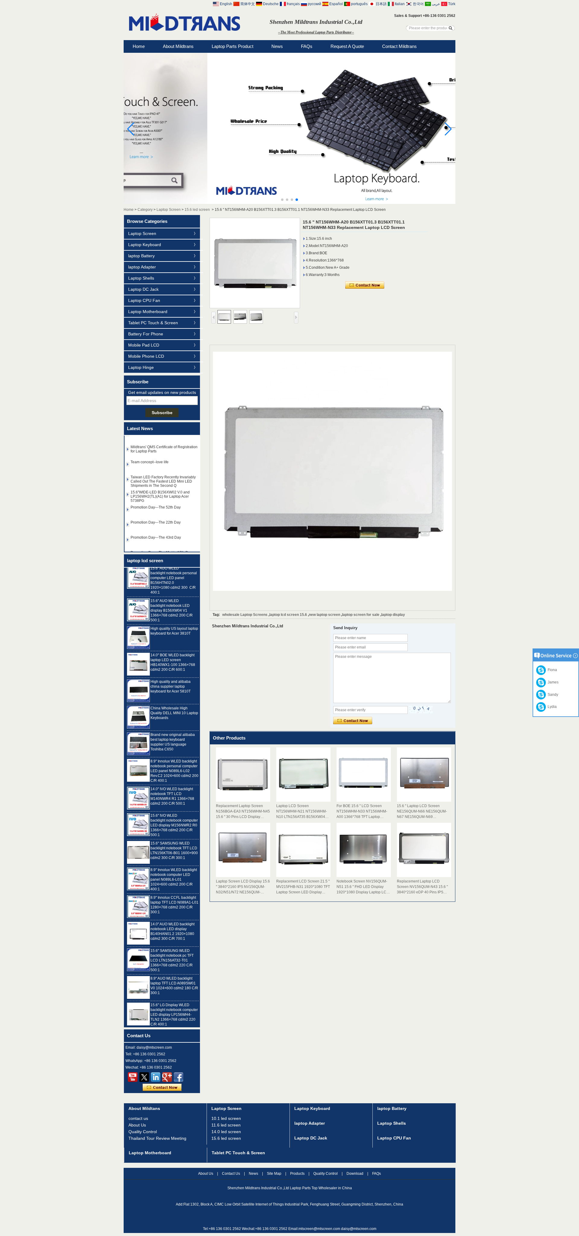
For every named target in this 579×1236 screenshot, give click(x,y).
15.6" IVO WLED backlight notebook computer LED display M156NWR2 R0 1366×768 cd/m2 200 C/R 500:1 (174, 814)
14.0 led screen (226, 1131)
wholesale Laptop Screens (244, 615)
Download (354, 1173)
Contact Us (231, 1173)
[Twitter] (144, 1077)
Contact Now (162, 1088)
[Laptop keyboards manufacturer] (289, 203)
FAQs (306, 46)
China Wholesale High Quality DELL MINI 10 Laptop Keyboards (174, 702)
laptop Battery (141, 255)
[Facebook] (178, 1077)
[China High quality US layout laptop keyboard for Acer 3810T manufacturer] (138, 626)
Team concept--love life (150, 462)
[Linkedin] (155, 1077)
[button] (282, 199)
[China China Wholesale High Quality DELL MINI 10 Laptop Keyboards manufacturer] (138, 706)
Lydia (551, 707)
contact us (138, 1118)
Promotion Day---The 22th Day (156, 522)
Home (139, 46)
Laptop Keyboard (144, 244)
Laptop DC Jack (143, 289)
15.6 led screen (197, 210)
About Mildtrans (178, 46)
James (552, 682)
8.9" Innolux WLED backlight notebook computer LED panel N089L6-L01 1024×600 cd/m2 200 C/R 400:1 (173, 868)
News (277, 46)
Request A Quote (347, 46)
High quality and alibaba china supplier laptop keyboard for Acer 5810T (170, 676)
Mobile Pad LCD (143, 345)
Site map (274, 1173)
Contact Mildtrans (399, 46)
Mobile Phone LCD (146, 356)
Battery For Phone (145, 333)
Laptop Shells (141, 278)
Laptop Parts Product (232, 46)
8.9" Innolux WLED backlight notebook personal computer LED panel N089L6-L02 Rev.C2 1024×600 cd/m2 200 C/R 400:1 (174, 760)
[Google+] (167, 1077)
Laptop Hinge (141, 367)
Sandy (552, 694)
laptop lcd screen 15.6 (288, 615)
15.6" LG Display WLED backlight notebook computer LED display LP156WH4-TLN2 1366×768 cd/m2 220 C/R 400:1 (174, 1004)
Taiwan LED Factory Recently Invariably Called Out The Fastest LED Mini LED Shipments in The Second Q (163, 481)
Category (145, 210)
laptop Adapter (142, 267)
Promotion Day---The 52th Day (156, 507)
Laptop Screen (169, 210)
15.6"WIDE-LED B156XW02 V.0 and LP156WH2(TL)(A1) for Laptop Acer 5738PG (160, 496)
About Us (137, 1125)
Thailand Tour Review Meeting (157, 1138)
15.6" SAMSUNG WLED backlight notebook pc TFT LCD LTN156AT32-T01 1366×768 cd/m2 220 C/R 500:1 (172, 949)
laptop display (393, 615)
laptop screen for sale (360, 615)
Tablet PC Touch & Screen (153, 322)
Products (297, 1173)
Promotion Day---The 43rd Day (156, 537)
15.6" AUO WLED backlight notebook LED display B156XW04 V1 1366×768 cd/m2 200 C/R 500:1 (171, 599)
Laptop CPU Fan (144, 300)
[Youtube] (133, 1077)
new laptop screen (324, 615)
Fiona (551, 670)
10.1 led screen (226, 1118)
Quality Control (142, 1131)
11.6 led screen (226, 1125)
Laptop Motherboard (147, 311)
